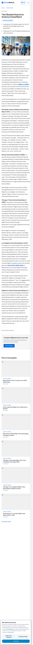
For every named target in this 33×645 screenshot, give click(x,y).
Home (3, 7)
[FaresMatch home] (9, 2)
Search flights (9, 345)
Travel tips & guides (8, 20)
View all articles (6, 521)
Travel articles (9, 7)
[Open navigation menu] (28, 3)
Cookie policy (10, 632)
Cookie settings (23, 636)
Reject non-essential (9, 636)
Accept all (16, 641)
